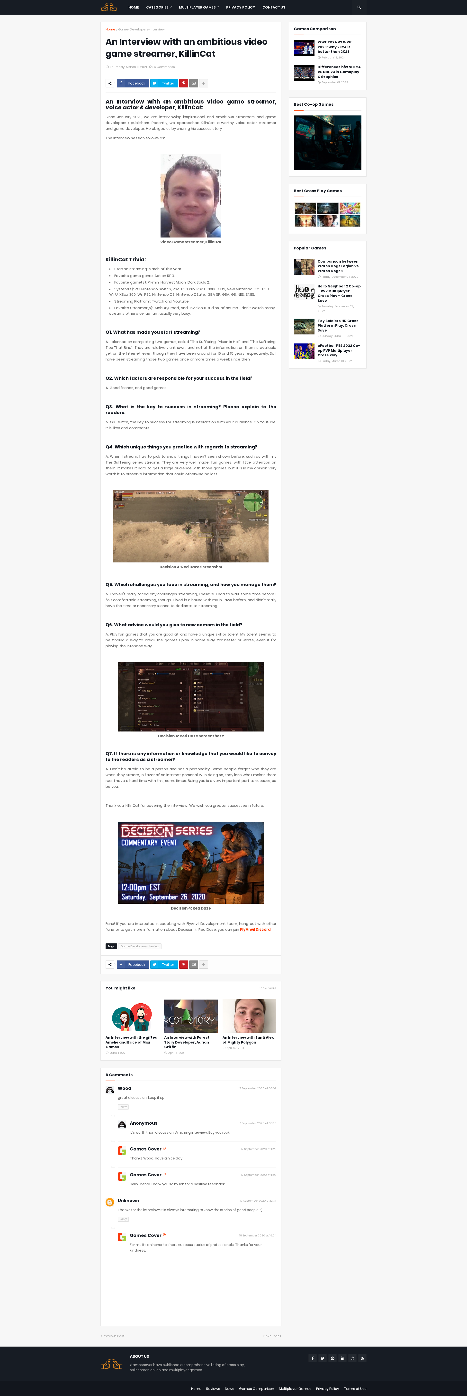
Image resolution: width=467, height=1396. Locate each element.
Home (110, 29)
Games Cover (146, 1149)
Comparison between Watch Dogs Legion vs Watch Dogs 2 (338, 266)
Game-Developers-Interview (141, 29)
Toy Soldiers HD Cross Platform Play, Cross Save (338, 326)
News (229, 1388)
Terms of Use (355, 1388)
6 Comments (164, 67)
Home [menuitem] (133, 7)
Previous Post (114, 1336)
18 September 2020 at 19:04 (257, 1235)
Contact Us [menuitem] (273, 7)
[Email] (193, 83)
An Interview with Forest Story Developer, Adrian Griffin (186, 1042)
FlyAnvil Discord (255, 929)
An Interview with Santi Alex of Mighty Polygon (248, 1040)
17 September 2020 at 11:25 (258, 1149)
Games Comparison (256, 1388)
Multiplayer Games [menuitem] (197, 7)
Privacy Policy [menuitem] (240, 7)
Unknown (128, 1200)
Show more (267, 988)
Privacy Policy (327, 1388)
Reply (123, 1107)
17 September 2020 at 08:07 (257, 1088)
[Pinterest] (183, 83)
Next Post (271, 1336)
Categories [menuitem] (157, 7)
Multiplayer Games (295, 1388)
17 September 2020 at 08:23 (257, 1123)
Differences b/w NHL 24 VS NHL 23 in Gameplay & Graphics (339, 72)
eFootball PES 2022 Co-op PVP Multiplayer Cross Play (339, 350)
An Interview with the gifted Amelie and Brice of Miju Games (131, 1042)
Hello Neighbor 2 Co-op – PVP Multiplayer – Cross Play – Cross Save (339, 293)
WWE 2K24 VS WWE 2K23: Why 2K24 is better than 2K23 (335, 47)
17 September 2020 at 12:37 (258, 1201)
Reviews (213, 1388)
